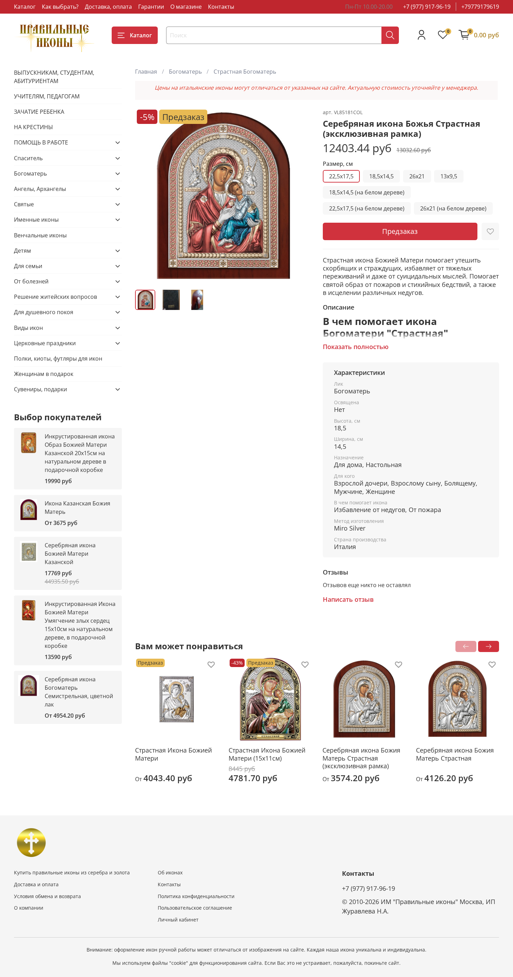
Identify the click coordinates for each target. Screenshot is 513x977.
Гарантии (151, 6)
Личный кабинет (178, 919)
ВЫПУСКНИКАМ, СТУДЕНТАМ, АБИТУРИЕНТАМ (54, 77)
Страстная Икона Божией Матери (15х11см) (267, 754)
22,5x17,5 (341, 176)
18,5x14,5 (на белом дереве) (366, 192)
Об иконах (170, 872)
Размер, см (338, 164)
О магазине (186, 6)
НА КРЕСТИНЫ (33, 127)
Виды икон (28, 328)
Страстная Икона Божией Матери (173, 754)
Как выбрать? (60, 6)
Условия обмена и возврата (47, 896)
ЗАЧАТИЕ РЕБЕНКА (39, 112)
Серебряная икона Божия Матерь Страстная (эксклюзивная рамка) (361, 758)
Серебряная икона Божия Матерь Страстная (455, 754)
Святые (24, 204)
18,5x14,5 (381, 176)
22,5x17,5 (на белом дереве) (366, 208)
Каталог (25, 6)
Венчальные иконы (40, 235)
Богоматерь (185, 71)
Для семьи (28, 266)
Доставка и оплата (36, 884)
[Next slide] (300, 195)
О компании (28, 907)
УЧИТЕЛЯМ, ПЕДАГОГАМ (47, 96)
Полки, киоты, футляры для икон (58, 358)
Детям (22, 250)
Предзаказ (400, 231)
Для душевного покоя (43, 312)
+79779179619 (480, 6)
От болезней (31, 281)
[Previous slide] (146, 195)
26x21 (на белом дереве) (453, 208)
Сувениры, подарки (40, 389)
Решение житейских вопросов (55, 297)
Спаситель (28, 158)
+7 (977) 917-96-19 (427, 6)
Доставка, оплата (108, 6)
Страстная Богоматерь (245, 71)
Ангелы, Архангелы (40, 189)
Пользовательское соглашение (195, 907)
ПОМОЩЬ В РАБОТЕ (41, 142)
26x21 (417, 176)
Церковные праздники (45, 343)
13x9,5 (448, 176)
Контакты (221, 6)
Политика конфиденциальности (196, 896)
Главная (146, 71)
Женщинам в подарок (43, 374)
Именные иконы (36, 219)
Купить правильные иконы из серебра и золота (72, 872)
